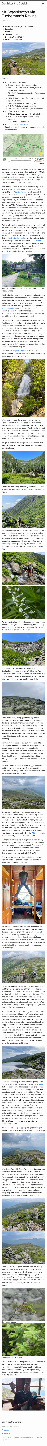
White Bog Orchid (9, 544)
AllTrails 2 (24, 124)
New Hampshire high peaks (13, 180)
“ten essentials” (8, 308)
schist (40, 1084)
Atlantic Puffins (20, 192)
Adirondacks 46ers (19, 177)
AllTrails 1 (15, 124)
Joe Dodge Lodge (15, 238)
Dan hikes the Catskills (15, 3)
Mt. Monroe (35, 932)
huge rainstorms (19, 351)
